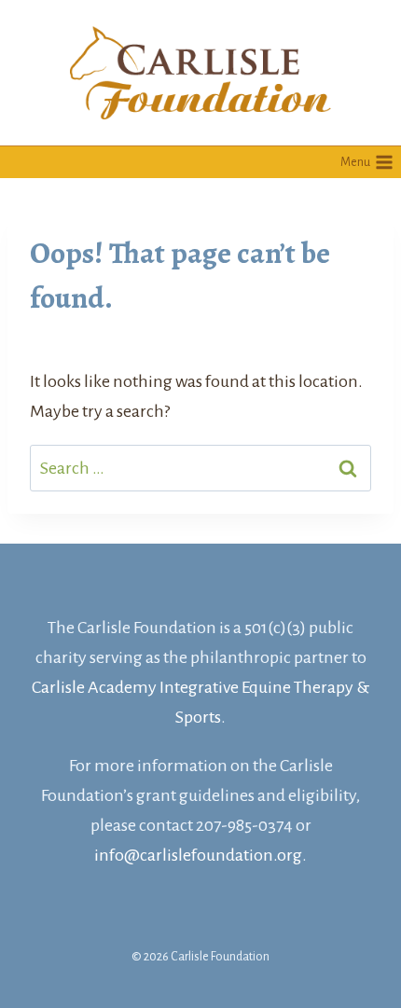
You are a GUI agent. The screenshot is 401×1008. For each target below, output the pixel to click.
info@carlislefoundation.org (198, 855)
